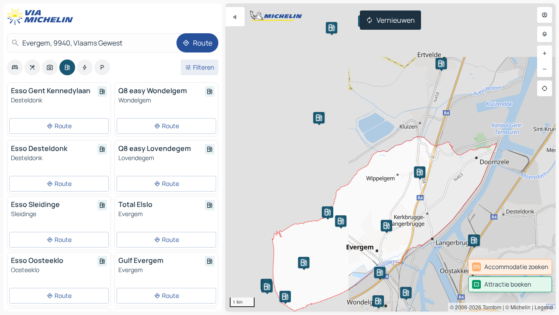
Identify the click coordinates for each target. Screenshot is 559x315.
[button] (378, 301)
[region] (390, 158)
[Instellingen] (544, 34)
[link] (510, 267)
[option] (15, 67)
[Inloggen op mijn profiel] (544, 15)
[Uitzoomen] (544, 69)
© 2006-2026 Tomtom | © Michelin (490, 307)
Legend (544, 307)
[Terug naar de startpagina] (42, 16)
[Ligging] (544, 88)
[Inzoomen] (544, 53)
